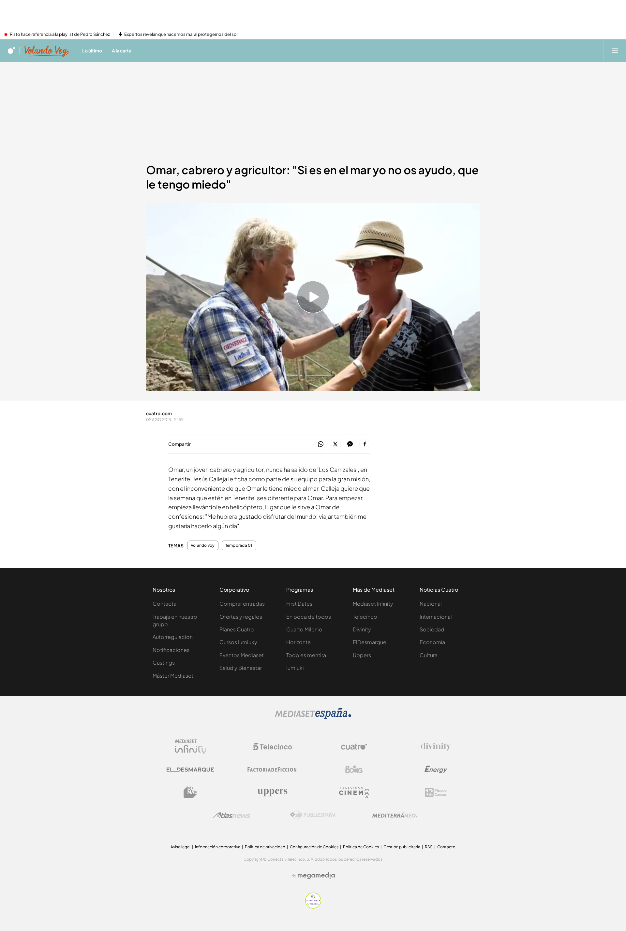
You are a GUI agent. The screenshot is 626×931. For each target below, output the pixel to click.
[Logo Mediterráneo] (395, 815)
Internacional (436, 616)
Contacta (164, 603)
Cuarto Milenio (304, 629)
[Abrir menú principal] (615, 50)
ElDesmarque (369, 642)
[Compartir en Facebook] (364, 444)
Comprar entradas (242, 603)
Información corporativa (217, 846)
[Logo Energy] (436, 769)
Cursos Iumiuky (238, 642)
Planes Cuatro (236, 629)
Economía (432, 642)
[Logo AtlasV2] (231, 815)
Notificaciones (171, 649)
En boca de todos (308, 616)
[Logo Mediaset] (313, 717)
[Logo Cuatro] (354, 747)
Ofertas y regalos (240, 616)
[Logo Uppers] (272, 792)
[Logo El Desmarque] (190, 770)
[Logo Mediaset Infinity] (190, 747)
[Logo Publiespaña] (313, 815)
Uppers (362, 655)
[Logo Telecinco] (272, 747)
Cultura (429, 655)
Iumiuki (295, 667)
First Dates (299, 603)
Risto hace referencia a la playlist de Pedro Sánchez (60, 34)
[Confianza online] (313, 906)
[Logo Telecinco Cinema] (354, 792)
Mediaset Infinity (373, 603)
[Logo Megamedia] (316, 875)
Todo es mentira (306, 655)
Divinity (362, 629)
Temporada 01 (239, 545)
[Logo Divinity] (436, 747)
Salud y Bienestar (240, 667)
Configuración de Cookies (314, 846)
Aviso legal (180, 846)
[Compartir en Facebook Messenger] (350, 444)
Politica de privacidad (265, 846)
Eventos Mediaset (241, 655)
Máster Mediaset (173, 675)
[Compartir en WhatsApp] (320, 444)
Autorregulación (173, 636)
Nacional (431, 603)
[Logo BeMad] (190, 792)
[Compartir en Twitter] (335, 444)
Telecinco (365, 616)
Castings (164, 662)
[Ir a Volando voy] (46, 50)
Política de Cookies (361, 846)
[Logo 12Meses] (436, 792)
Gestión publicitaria (401, 846)
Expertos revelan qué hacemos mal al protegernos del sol (181, 34)
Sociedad (432, 629)
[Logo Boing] (354, 769)
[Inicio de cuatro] (11, 50)
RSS (429, 846)
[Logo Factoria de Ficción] (272, 769)
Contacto (446, 846)
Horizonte (298, 642)
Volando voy (203, 545)
